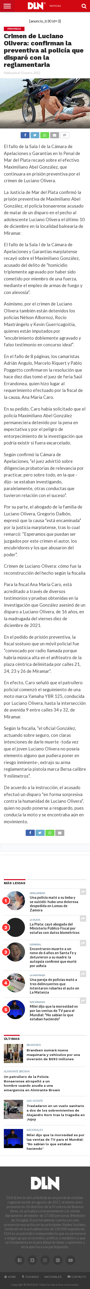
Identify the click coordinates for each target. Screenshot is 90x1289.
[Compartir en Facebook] (25, 134)
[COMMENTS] (64, 134)
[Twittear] (34, 134)
